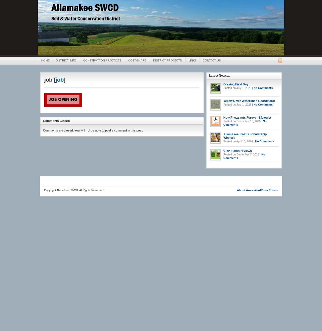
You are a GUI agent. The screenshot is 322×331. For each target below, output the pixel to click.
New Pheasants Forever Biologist (247, 117)
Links (192, 60)
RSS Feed (280, 60)
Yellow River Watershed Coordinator (249, 101)
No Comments (263, 87)
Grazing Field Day (236, 84)
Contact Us (212, 60)
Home (45, 60)
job (60, 80)
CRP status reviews (237, 151)
